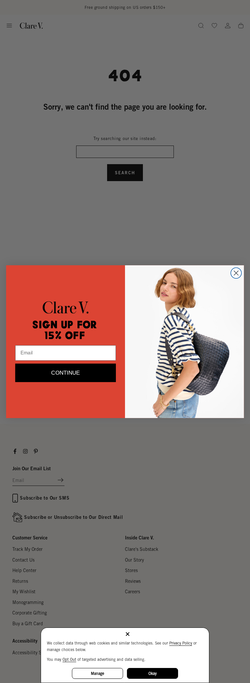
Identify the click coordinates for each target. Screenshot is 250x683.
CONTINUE (65, 373)
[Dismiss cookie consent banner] (128, 634)
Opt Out (69, 659)
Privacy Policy (180, 643)
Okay (152, 673)
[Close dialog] (236, 273)
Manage (97, 673)
